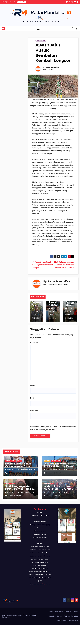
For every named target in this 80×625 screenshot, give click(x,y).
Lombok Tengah (10, 460)
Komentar (34, 342)
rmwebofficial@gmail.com (42, 584)
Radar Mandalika (52, 67)
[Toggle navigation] (38, 28)
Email (32, 398)
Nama (33, 385)
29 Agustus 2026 (13, 470)
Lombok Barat (56, 460)
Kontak (59, 616)
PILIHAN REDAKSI (41, 40)
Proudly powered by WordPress (12, 615)
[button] (72, 29)
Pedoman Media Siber (71, 616)
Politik (19, 460)
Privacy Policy (73, 620)
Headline (47, 460)
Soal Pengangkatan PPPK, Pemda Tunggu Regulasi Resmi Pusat (20, 489)
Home (51, 611)
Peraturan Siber (62, 620)
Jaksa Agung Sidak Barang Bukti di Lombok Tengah (42, 265)
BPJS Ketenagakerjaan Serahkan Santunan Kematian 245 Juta (64, 265)
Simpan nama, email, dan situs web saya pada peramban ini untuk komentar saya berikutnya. (53, 428)
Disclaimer (68, 611)
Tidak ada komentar (15, 473)
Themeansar (6, 617)
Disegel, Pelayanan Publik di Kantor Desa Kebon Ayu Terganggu (59, 466)
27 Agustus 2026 (52, 470)
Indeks (76, 611)
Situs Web (34, 411)
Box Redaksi (40, 509)
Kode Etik (52, 616)
